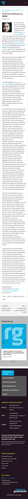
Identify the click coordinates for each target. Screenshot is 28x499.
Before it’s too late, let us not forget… (6, 308)
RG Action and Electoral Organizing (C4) (15, 422)
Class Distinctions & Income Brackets (16, 408)
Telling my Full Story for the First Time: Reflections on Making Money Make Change (13, 352)
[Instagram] (3, 478)
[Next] (24, 342)
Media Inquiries (6, 480)
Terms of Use (5, 465)
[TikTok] (5, 478)
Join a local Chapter (9, 382)
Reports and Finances (7, 461)
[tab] (11, 361)
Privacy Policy (5, 463)
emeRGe (4, 49)
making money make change (18, 296)
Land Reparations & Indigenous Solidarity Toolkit (17, 416)
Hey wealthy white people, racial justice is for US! (20, 309)
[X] (8, 478)
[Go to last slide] (4, 342)
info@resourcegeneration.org (10, 482)
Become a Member (8, 378)
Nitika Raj (17, 41)
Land (3, 415)
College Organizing (14, 428)
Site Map (4, 468)
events (9, 296)
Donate (5, 394)
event (4, 296)
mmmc (4, 299)
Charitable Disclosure (7, 456)
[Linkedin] (13, 478)
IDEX (3, 114)
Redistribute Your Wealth (11, 390)
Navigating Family (6, 10)
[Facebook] (11, 478)
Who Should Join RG (14, 405)
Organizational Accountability (9, 458)
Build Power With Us (9, 386)
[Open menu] (25, 3)
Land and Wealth (13, 413)
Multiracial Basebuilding (15, 425)
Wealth (4, 407)
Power (4, 424)
